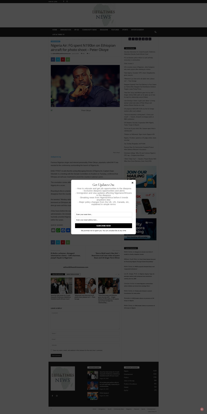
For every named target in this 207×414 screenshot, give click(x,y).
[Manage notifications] (202, 409)
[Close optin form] (133, 183)
